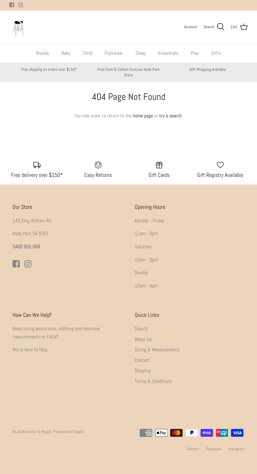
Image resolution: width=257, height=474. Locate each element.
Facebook (213, 448)
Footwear (114, 53)
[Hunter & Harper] (18, 27)
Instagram (236, 448)
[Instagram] (20, 5)
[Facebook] (11, 5)
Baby (65, 53)
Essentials (168, 53)
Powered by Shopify (68, 431)
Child (87, 53)
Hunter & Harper (38, 431)
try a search (170, 115)
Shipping (143, 370)
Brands (42, 53)
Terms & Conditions (153, 381)
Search (141, 328)
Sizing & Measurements (157, 349)
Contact (142, 360)
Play (195, 53)
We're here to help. (30, 349)
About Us (143, 339)
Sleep (140, 53)
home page (143, 115)
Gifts (216, 53)
